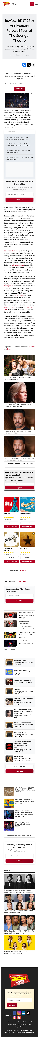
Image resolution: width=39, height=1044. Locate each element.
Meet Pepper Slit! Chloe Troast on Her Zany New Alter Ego (27, 615)
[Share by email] (33, 65)
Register (20, 3)
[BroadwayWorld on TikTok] (28, 1013)
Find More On (18, 571)
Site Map (28, 1024)
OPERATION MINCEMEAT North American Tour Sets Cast (16, 952)
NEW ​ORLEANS (14, 4)
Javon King (19, 295)
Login (26, 3)
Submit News (12, 1024)
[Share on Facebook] (24, 65)
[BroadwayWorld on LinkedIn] (23, 1013)
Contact (23, 1022)
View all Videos (9, 649)
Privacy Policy (28, 1032)
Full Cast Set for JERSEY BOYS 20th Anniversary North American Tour (17, 138)
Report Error (19, 1027)
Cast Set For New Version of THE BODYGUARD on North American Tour (18, 145)
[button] (32, 4)
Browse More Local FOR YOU (20, 464)
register (32, 346)
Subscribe (19, 601)
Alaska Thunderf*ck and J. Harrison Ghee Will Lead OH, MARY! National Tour (19, 891)
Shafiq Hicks (8, 286)
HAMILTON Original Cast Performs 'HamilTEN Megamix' (27, 634)
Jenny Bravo (22, 581)
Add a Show (20, 771)
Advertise (10, 1022)
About (17, 1022)
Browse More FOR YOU (18, 836)
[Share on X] (29, 65)
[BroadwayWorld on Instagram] (19, 1013)
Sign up (19, 861)
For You (12, 353)
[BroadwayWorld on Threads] (14, 1017)
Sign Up (19, 89)
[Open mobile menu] (36, 4)
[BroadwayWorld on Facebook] (14, 1013)
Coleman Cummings (12, 251)
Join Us (30, 1022)
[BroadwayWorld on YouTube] (19, 1017)
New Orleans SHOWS (11, 655)
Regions (21, 1024)
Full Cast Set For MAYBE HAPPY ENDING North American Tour (18, 152)
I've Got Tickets (11, 526)
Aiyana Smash (18, 265)
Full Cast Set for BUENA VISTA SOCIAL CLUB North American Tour (19, 158)
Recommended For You (12, 782)
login (9, 349)
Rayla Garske (9, 307)
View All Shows (19, 766)
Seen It (11, 523)
